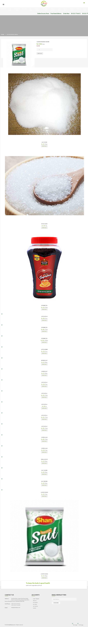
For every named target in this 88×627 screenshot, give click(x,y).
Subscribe (56, 602)
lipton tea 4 (44, 415)
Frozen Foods (84, 9)
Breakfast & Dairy (17, 9)
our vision (35, 604)
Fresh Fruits (9, 9)
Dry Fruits (30, 9)
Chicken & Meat (72, 9)
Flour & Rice (65, 9)
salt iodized (44, 470)
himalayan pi (44, 459)
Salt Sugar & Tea (45, 9)
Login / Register (36, 598)
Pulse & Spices (53, 9)
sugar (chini (44, 223)
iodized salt (44, 371)
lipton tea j (44, 404)
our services (35, 606)
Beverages (24, 8)
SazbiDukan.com (11, 624)
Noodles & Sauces (37, 9)
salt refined (44, 481)
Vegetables (3, 8)
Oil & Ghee (59, 9)
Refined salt (44, 360)
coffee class (44, 437)
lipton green (44, 349)
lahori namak (44, 492)
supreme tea (44, 305)
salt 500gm (44, 142)
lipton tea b (44, 316)
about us (35, 600)
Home (2, 34)
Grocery (79, 8)
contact (34, 608)
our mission (35, 602)
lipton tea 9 (44, 382)
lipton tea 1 (44, 393)
